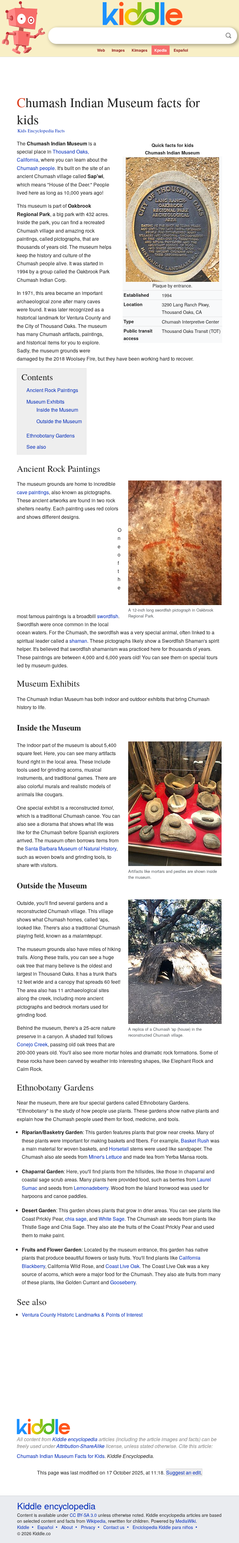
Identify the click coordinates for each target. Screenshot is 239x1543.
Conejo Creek (32, 1044)
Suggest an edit (183, 1472)
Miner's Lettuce (105, 1156)
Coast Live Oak (122, 1266)
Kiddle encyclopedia (74, 1439)
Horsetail (119, 1148)
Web (101, 50)
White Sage (111, 1218)
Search (228, 36)
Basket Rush (195, 1140)
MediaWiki (186, 1521)
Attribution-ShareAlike (80, 1446)
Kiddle (23, 1527)
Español (181, 50)
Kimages (140, 50)
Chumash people (36, 168)
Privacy (88, 1527)
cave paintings (33, 492)
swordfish (107, 616)
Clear (215, 36)
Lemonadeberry (91, 1187)
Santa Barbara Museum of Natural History (70, 848)
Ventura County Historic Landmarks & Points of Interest (82, 1314)
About (67, 1527)
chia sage (76, 1218)
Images (118, 50)
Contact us (113, 1527)
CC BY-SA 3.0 (83, 1515)
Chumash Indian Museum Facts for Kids (61, 1456)
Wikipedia (96, 1521)
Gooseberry (123, 1282)
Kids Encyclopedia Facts (41, 130)
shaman (78, 640)
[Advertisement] (120, 74)
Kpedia (160, 50)
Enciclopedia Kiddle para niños (163, 1527)
